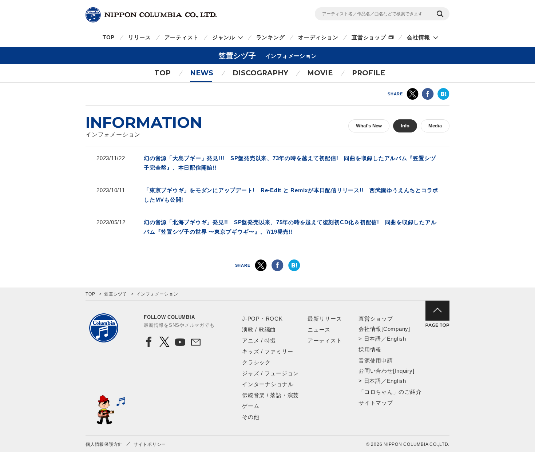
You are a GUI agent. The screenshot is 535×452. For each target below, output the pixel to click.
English (396, 339)
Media (435, 125)
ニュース (319, 329)
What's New (369, 125)
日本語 (372, 339)
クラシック (256, 362)
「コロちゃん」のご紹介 (389, 392)
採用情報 (369, 349)
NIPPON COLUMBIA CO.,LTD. (151, 15)
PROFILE (368, 73)
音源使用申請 (375, 360)
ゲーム (250, 406)
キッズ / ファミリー (267, 351)
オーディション (318, 37)
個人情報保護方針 (104, 444)
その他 (250, 417)
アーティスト (182, 37)
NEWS (201, 73)
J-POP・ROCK (262, 319)
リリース (139, 37)
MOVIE (320, 73)
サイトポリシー (150, 444)
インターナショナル (268, 384)
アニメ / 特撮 (259, 340)
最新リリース (325, 319)
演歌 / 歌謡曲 (259, 329)
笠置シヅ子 (115, 294)
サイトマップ (375, 403)
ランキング (270, 37)
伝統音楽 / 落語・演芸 (270, 395)
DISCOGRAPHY (260, 73)
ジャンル (223, 37)
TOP (109, 37)
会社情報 (418, 37)
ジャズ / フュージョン (270, 373)
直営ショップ (369, 37)
